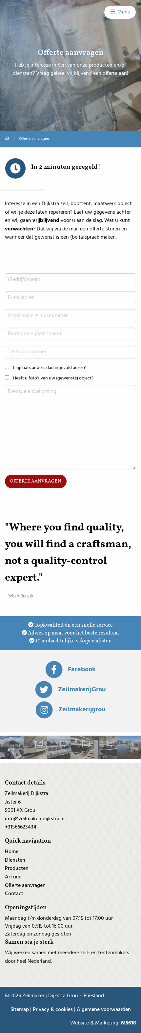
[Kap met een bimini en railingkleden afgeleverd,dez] (58, 747)
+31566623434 (20, 827)
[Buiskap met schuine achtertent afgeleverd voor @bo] (82, 747)
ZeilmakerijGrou (82, 689)
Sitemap (19, 1010)
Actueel (14, 877)
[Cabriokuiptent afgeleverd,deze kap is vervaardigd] (129, 747)
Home (11, 852)
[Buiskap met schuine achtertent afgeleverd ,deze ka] (106, 747)
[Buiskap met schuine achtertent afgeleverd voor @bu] (35, 747)
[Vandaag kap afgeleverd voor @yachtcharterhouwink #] (12, 747)
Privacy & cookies (53, 1010)
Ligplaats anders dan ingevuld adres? (49, 368)
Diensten (15, 860)
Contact (14, 894)
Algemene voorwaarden (104, 1010)
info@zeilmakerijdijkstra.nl (35, 819)
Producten (17, 868)
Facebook (82, 669)
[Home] (7, 139)
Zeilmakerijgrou (81, 709)
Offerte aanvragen (35, 481)
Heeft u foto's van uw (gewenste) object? (53, 378)
